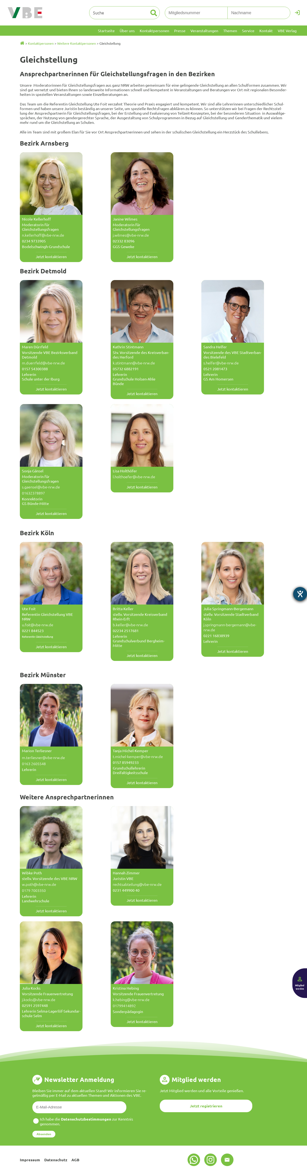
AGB (75, 1159)
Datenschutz (55, 1159)
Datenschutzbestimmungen (86, 1119)
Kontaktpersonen (41, 43)
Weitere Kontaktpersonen (76, 43)
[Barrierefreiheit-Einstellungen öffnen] (300, 594)
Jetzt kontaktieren (51, 256)
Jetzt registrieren (206, 1105)
